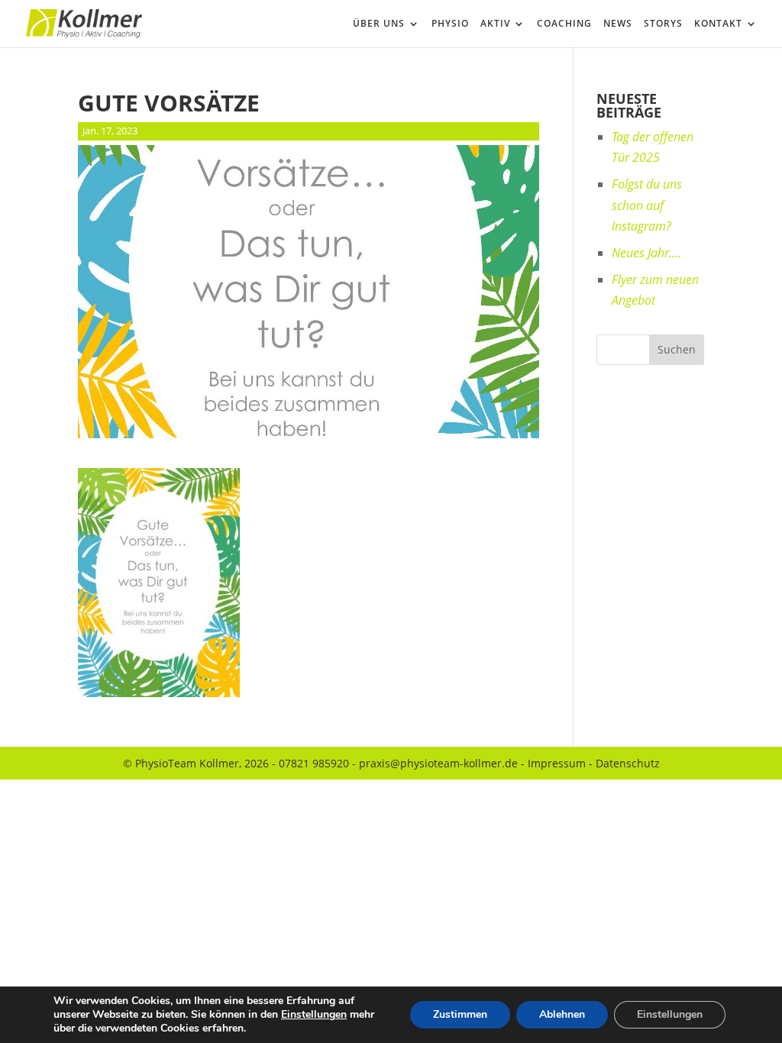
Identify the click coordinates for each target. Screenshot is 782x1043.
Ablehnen (562, 1014)
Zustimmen (460, 1014)
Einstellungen (314, 1015)
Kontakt (718, 24)
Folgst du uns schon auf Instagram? (647, 205)
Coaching (564, 24)
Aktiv (495, 24)
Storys (663, 24)
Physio (450, 24)
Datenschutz (628, 763)
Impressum (557, 763)
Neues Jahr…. (646, 252)
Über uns (379, 24)
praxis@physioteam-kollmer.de (438, 763)
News (617, 24)
